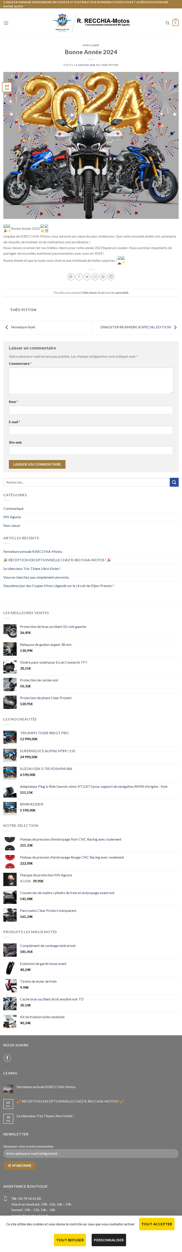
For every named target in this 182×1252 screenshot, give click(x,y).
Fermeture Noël (22, 327)
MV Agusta (12, 517)
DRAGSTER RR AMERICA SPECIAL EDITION (136, 327)
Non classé (91, 45)
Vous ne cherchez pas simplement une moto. (36, 577)
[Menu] (6, 23)
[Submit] (174, 482)
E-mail (14, 422)
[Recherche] (167, 23)
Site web (15, 442)
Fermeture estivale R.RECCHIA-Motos (32, 551)
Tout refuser (70, 1240)
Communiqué (13, 508)
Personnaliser (109, 1240)
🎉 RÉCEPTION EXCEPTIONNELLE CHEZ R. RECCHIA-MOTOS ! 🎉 (57, 560)
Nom (13, 402)
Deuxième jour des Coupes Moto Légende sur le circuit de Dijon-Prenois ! (58, 585)
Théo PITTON (110, 64)
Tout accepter (156, 1224)
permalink (122, 292)
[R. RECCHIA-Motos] (91, 23)
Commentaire (20, 363)
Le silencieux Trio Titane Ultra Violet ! (32, 568)
